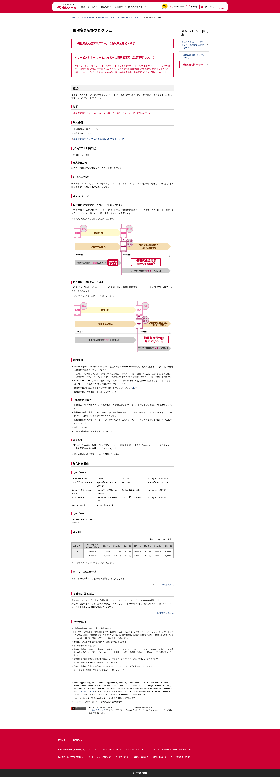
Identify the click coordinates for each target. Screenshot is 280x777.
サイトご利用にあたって (135, 750)
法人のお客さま (135, 7)
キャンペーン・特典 (87, 17)
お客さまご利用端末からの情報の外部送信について (173, 750)
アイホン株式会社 (88, 691)
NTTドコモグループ (179, 757)
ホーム (73, 17)
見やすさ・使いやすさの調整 (69, 757)
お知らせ (105, 7)
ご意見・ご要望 (139, 757)
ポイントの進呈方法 (164, 584)
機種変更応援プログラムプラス (194, 56)
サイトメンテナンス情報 (98, 757)
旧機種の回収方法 (165, 613)
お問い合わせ (158, 757)
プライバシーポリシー (109, 750)
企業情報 (119, 7)
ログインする (208, 7)
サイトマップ (120, 757)
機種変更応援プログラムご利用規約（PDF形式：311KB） (100, 139)
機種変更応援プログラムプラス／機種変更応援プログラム (119, 17)
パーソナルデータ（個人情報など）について (75, 750)
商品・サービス (88, 7)
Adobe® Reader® (98, 710)
